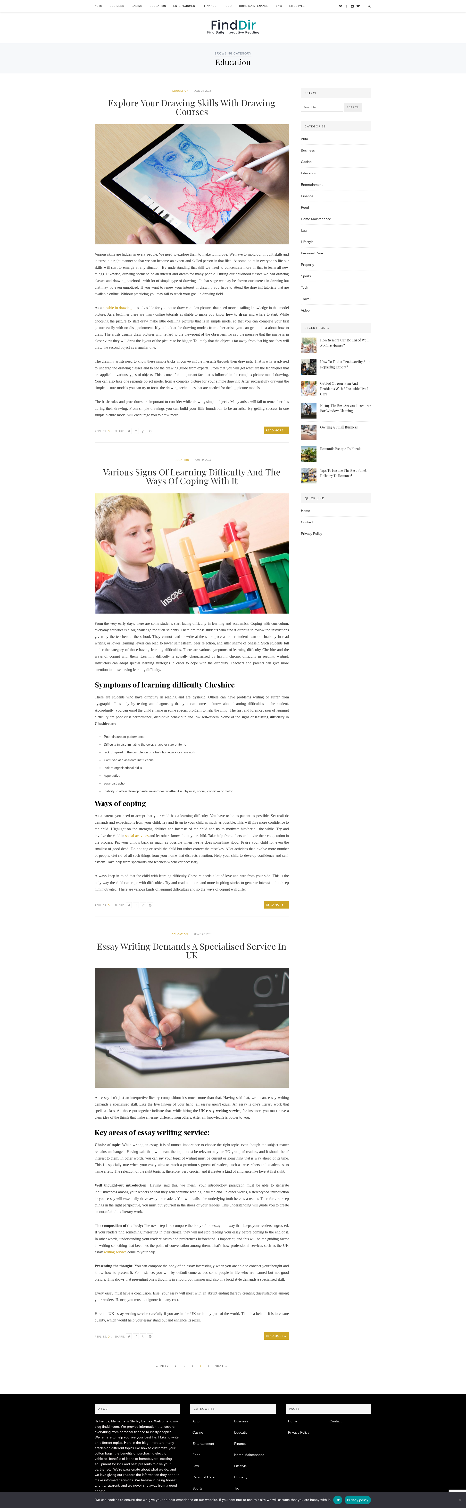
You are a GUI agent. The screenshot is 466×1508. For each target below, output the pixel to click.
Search (353, 107)
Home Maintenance (254, 6)
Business (117, 6)
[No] (460, 1500)
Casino (137, 6)
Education (158, 6)
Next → (221, 1365)
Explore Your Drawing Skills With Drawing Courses (191, 107)
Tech (304, 287)
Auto (98, 6)
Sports (306, 276)
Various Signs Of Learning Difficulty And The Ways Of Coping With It (192, 476)
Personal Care (312, 253)
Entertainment (185, 6)
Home (305, 511)
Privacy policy (357, 1500)
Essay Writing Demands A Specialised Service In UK (191, 950)
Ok (338, 1500)
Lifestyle (297, 6)
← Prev (162, 1365)
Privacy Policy (311, 533)
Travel (305, 299)
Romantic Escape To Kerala (340, 448)
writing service (114, 1252)
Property (307, 265)
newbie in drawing (117, 308)
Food (228, 6)
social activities (136, 836)
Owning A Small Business (339, 427)
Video (305, 310)
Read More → (276, 430)
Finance (210, 6)
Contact (307, 522)
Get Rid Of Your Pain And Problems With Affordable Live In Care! (345, 388)
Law (279, 6)
